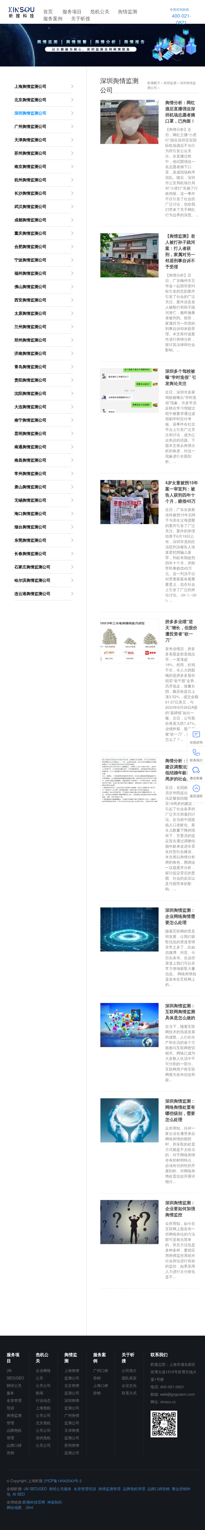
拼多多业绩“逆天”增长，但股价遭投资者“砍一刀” (181, 631)
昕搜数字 (153, 82)
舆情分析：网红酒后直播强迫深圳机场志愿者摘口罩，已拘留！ (180, 112)
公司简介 (129, 1370)
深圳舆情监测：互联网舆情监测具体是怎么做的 (180, 1012)
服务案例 (52, 18)
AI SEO (19, 1494)
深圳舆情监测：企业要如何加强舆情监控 (180, 1209)
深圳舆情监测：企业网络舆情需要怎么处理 (180, 916)
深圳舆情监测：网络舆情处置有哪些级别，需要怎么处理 (180, 1110)
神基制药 (54, 1502)
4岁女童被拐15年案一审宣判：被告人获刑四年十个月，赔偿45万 (181, 492)
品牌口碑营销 (158, 1488)
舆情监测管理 (109, 1488)
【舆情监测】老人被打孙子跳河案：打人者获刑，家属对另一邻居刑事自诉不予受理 (180, 251)
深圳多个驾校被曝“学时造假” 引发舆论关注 (180, 377)
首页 (48, 11)
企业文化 (129, 1385)
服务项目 (72, 11)
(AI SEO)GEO (35, 1488)
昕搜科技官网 (34, 1502)
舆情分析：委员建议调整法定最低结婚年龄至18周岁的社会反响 (180, 770)
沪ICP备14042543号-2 (63, 1480)
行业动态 (43, 1400)
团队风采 (129, 1377)
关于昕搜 (80, 18)
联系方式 (129, 1392)
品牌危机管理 (134, 1488)
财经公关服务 (60, 1488)
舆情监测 (127, 11)
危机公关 (99, 11)
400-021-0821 (180, 16)
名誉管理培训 (85, 1488)
